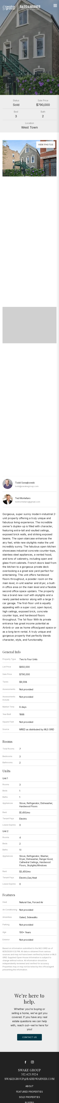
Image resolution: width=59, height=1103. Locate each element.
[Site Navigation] (55, 5)
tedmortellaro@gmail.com (27, 501)
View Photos (45, 144)
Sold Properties (29, 1097)
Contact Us (29, 1037)
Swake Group (29, 1070)
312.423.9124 (29, 1074)
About (29, 1086)
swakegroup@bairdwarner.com (30, 1079)
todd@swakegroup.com (27, 486)
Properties (29, 282)
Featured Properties (29, 1091)
